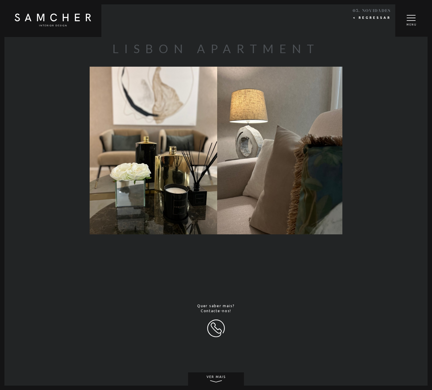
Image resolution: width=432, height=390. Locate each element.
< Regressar (372, 17)
